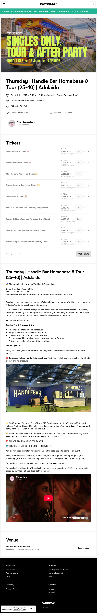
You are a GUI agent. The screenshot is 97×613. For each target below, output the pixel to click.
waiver (64, 463)
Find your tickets (12, 573)
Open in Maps (83, 548)
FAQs (8, 576)
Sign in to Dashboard (55, 573)
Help (50, 576)
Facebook (51, 592)
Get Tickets (83, 254)
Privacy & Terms (11, 589)
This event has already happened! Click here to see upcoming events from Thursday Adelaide (44, 11)
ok (31, 609)
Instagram (51, 589)
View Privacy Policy (19, 610)
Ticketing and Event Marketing (58, 570)
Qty (78, 151)
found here (46, 471)
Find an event (10, 570)
